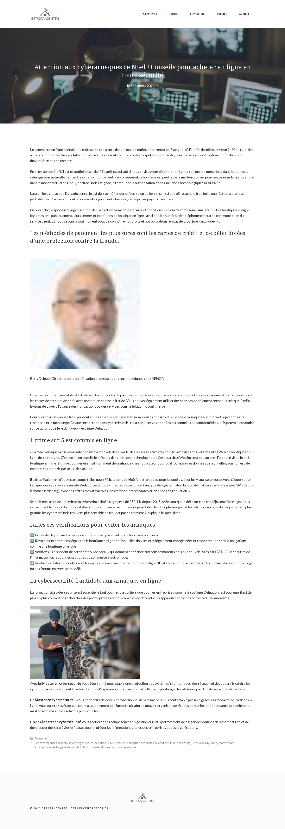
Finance (222, 14)
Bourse (173, 14)
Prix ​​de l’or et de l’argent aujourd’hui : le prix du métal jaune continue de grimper (86, 747)
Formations (197, 14)
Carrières (150, 14)
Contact (244, 14)
